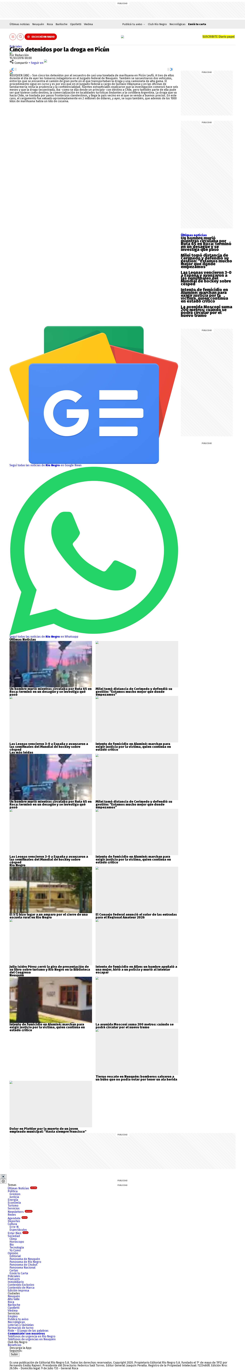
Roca (50, 24)
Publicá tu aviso (18, 1319)
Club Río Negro (157, 24)
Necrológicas (177, 24)
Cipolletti (75, 24)
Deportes (14, 1221)
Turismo (13, 1205)
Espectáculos (18, 1229)
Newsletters (20, 1212)
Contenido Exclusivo (21, 1284)
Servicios (14, 1208)
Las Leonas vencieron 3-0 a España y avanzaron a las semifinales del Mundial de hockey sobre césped (206, 278)
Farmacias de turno (20, 1327)
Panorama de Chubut (23, 1264)
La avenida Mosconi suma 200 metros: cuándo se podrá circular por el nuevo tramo (206, 311)
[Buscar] (20, 37)
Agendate (17, 1218)
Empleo (13, 1316)
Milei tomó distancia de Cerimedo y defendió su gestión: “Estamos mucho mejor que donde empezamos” (206, 261)
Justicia (14, 1197)
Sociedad (14, 1236)
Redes (12, 1214)
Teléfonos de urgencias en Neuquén (32, 1339)
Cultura (12, 1224)
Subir (14, 1354)
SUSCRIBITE (218, 36)
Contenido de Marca (21, 1287)
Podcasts (14, 1279)
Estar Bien (18, 1233)
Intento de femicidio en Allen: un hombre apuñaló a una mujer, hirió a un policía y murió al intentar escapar (136, 969)
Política (13, 1191)
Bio (12, 1244)
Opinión (13, 1253)
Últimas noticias (20, 24)
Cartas (14, 1270)
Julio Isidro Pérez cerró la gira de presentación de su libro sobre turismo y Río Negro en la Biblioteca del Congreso (50, 969)
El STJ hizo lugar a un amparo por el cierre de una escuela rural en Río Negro (49, 916)
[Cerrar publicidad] (3, 1176)
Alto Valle (14, 1299)
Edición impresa (18, 1290)
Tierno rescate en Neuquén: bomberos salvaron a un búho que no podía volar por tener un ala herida (136, 1078)
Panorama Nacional (22, 1267)
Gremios (15, 1194)
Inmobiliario (16, 1282)
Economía (14, 1202)
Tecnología (17, 1247)
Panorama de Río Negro (25, 1262)
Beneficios (14, 1345)
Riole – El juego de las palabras (28, 1330)
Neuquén (38, 24)
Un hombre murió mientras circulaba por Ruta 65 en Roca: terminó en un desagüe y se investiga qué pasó (206, 244)
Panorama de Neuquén (25, 1259)
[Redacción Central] (11, 52)
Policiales (16, 46)
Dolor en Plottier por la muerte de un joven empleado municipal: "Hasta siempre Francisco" (48, 1130)
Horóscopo (17, 1241)
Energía (13, 1200)
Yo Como (15, 1250)
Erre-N (14, 1227)
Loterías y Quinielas (21, 1325)
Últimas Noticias (22, 1188)
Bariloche (61, 24)
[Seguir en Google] (11, 72)
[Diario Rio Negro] (24, 1358)
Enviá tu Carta (19, 1273)
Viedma (88, 24)
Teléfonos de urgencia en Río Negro (31, 1336)
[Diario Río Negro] (122, 36)
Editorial (15, 1256)
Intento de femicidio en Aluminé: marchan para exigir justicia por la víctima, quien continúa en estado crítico (204, 295)
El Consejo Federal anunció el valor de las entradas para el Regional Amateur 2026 (136, 916)
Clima (13, 1239)
